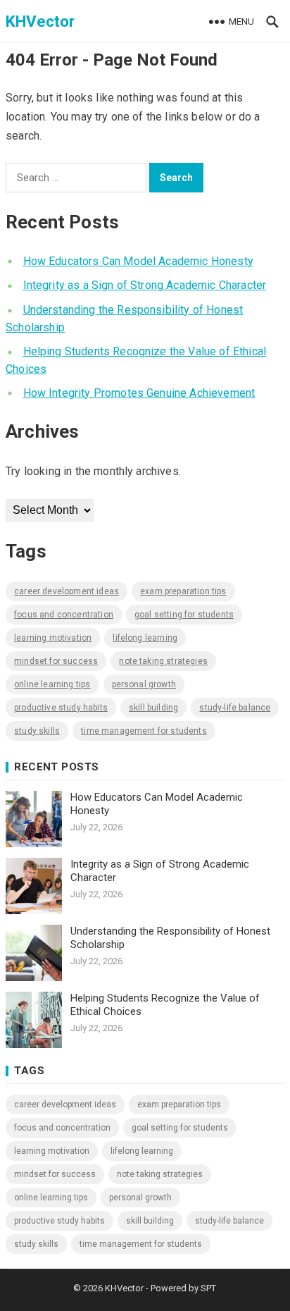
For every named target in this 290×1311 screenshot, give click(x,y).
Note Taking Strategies (163, 661)
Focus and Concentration (63, 615)
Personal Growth (144, 684)
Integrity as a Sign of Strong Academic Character (145, 285)
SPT (208, 1288)
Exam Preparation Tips (183, 591)
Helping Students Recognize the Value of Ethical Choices (165, 1005)
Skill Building (153, 708)
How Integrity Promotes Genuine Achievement (139, 393)
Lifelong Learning (145, 638)
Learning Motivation (53, 638)
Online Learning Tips (52, 684)
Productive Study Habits (61, 708)
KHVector (40, 21)
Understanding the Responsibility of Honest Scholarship (170, 938)
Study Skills (37, 731)
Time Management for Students (143, 731)
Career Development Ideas (66, 591)
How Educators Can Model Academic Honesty (138, 261)
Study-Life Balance (234, 708)
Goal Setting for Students (184, 615)
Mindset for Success (56, 661)
